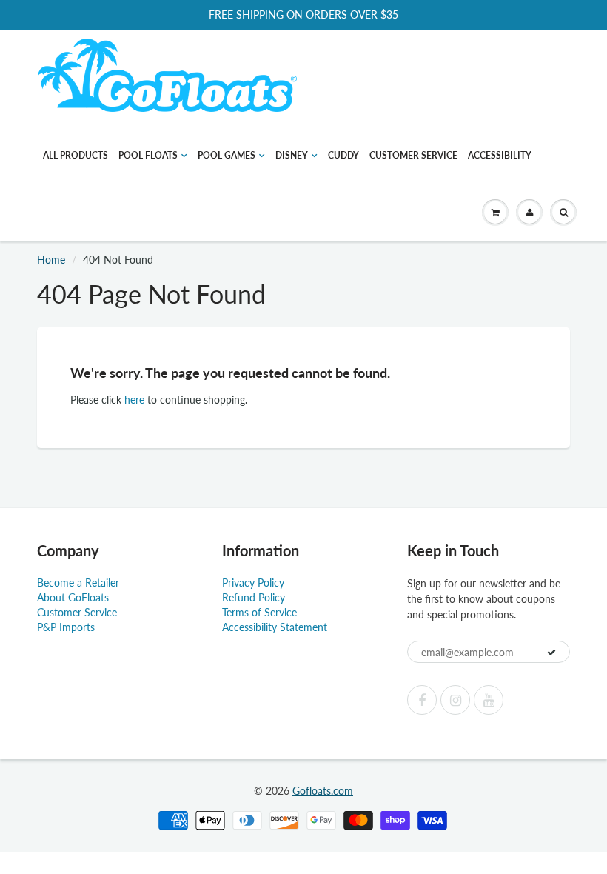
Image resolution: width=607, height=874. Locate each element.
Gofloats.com (322, 790)
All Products (75, 155)
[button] (495, 212)
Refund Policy (253, 597)
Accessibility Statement (274, 627)
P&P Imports (66, 627)
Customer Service (413, 155)
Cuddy (343, 155)
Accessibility (499, 155)
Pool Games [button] (226, 155)
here (134, 399)
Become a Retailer (78, 582)
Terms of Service (259, 612)
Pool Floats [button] (148, 155)
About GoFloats (73, 597)
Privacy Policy (253, 582)
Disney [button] (291, 155)
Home (51, 259)
